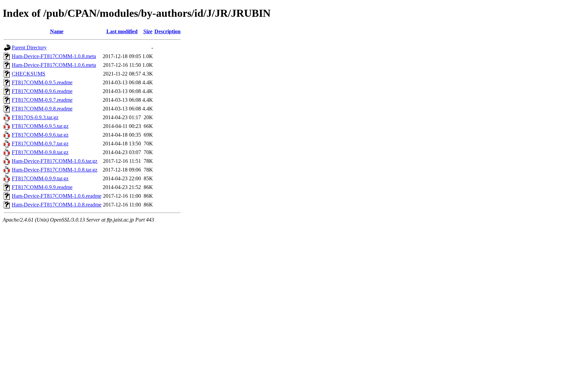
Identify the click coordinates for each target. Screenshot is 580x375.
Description (167, 31)
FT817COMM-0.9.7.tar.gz (40, 143)
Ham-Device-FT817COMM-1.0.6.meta (54, 65)
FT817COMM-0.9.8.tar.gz (40, 152)
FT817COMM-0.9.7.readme (42, 100)
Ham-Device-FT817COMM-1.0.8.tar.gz (54, 170)
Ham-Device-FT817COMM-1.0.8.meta (54, 56)
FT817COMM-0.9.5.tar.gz (40, 126)
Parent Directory (29, 47)
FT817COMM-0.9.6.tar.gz (40, 135)
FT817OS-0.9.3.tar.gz (35, 117)
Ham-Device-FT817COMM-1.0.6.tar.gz (54, 161)
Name (56, 31)
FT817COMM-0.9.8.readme (42, 108)
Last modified (122, 31)
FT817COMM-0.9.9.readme (42, 187)
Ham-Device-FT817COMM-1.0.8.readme (56, 204)
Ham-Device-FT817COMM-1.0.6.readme (56, 196)
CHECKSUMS (28, 74)
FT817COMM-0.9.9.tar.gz (40, 178)
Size (147, 31)
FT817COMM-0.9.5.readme (42, 82)
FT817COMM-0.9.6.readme (42, 91)
